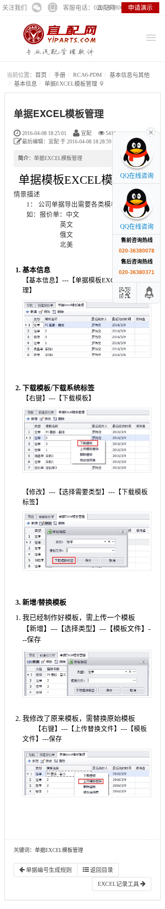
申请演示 (140, 7)
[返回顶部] (149, 292)
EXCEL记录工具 (119, 883)
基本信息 (25, 83)
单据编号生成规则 (48, 869)
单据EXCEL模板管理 (70, 83)
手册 (60, 74)
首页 (41, 74)
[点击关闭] (151, 131)
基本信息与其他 (130, 74)
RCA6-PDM (87, 74)
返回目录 (101, 869)
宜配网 (106, 7)
